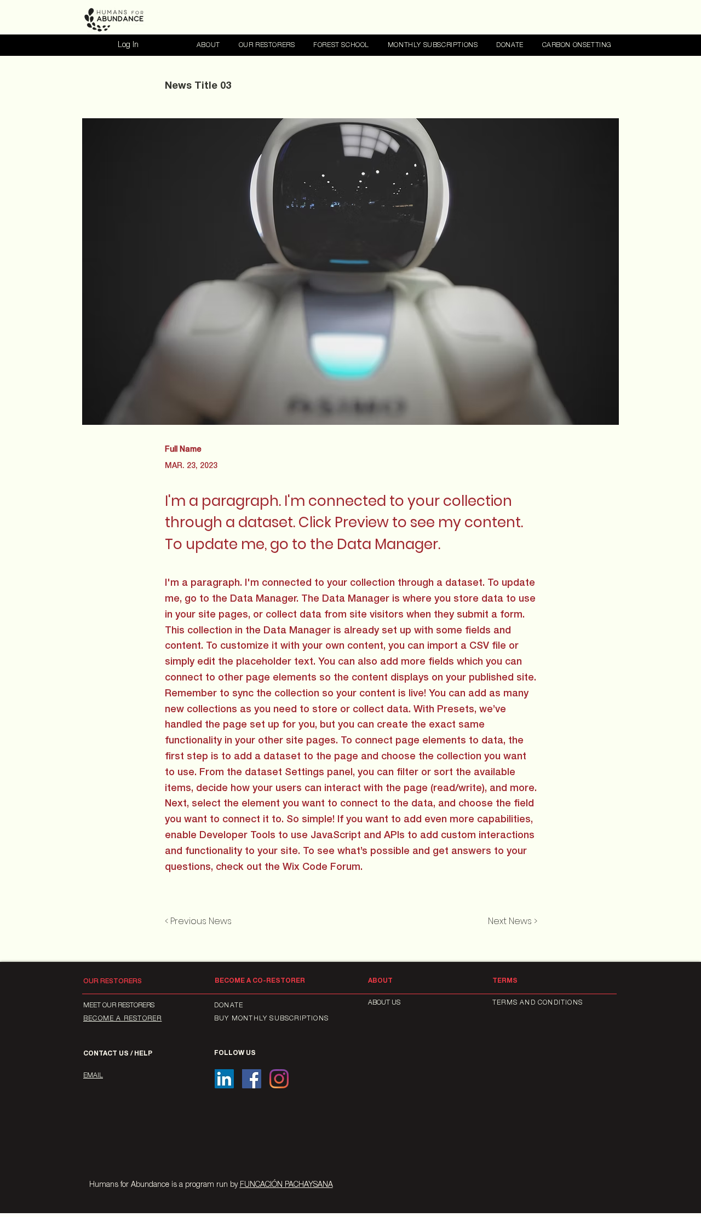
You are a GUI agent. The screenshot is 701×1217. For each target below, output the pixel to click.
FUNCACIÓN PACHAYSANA (286, 1185)
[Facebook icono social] (251, 1078)
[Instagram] (279, 1078)
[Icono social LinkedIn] (224, 1078)
